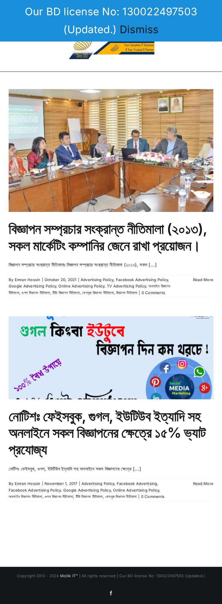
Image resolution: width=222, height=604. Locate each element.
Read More (203, 279)
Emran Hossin (27, 279)
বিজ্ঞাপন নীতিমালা (126, 292)
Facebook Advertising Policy (142, 279)
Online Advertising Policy (81, 286)
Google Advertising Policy (32, 286)
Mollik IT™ (69, 575)
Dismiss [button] (139, 29)
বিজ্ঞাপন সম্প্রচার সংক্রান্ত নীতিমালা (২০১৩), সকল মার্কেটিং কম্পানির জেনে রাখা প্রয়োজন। (108, 237)
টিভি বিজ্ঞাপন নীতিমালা (66, 292)
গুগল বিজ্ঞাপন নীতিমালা (36, 292)
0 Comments (153, 292)
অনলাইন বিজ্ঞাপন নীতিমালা (25, 496)
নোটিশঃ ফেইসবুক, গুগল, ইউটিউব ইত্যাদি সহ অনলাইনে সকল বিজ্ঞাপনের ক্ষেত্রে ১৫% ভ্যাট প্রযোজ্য (107, 433)
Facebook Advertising (137, 483)
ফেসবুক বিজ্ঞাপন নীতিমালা (98, 292)
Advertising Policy (97, 279)
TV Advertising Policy (126, 286)
